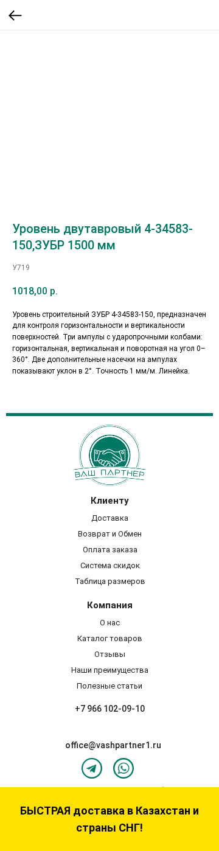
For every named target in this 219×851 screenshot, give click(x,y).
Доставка (109, 518)
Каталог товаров (109, 638)
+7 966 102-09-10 (110, 709)
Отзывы (109, 654)
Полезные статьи (109, 685)
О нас (110, 622)
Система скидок (110, 565)
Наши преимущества (109, 670)
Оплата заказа (110, 549)
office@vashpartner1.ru (113, 745)
